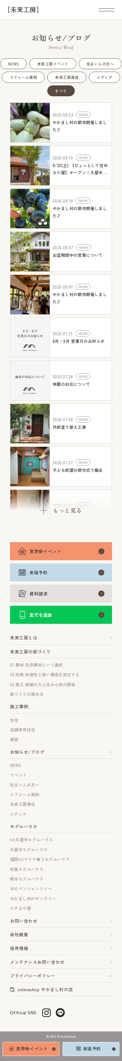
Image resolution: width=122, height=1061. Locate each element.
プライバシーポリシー (33, 976)
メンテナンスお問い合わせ (37, 962)
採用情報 (19, 948)
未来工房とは (23, 637)
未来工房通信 (67, 77)
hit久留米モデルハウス (31, 840)
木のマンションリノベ (31, 888)
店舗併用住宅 (22, 730)
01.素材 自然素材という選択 (36, 665)
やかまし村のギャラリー (33, 898)
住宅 (14, 720)
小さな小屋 (20, 908)
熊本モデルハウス (26, 879)
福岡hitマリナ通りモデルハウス (40, 859)
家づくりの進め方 (26, 694)
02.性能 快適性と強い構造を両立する (44, 674)
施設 (14, 739)
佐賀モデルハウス (26, 869)
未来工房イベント (53, 63)
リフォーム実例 (23, 77)
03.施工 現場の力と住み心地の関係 (42, 684)
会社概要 (19, 934)
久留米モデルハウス (29, 850)
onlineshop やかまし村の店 (45, 989)
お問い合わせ (23, 921)
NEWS (13, 63)
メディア (104, 77)
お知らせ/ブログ (27, 752)
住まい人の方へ (100, 63)
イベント (18, 775)
